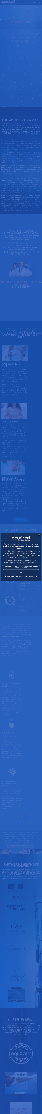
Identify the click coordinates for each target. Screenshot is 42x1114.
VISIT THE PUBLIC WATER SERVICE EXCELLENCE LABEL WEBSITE (21, 567)
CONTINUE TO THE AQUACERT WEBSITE (21, 576)
